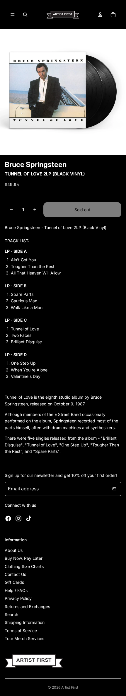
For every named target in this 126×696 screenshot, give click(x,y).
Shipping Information (25, 622)
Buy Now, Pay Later (23, 558)
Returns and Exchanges (27, 606)
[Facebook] (8, 518)
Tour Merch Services (24, 638)
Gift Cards (14, 582)
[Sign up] (114, 489)
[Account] (100, 14)
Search (11, 614)
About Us (14, 550)
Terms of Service (21, 630)
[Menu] (12, 14)
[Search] (25, 14)
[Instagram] (18, 518)
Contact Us (15, 574)
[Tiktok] (28, 518)
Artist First (69, 687)
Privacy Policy (18, 598)
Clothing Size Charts (24, 566)
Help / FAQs (16, 590)
